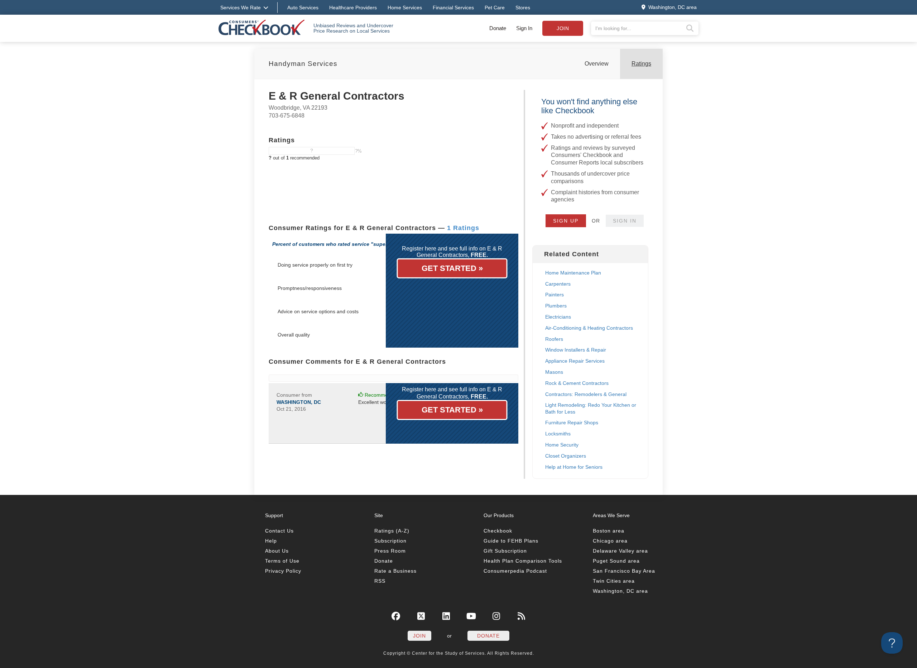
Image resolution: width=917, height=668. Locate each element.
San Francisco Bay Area (624, 571)
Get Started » (452, 268)
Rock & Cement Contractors (577, 383)
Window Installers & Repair (575, 350)
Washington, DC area (620, 591)
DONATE (488, 636)
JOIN (419, 636)
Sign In (524, 28)
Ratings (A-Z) (391, 531)
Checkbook (498, 531)
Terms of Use (282, 561)
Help (271, 541)
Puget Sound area (616, 561)
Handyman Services (303, 63)
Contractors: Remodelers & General (585, 394)
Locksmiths (558, 433)
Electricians (558, 317)
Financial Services (453, 7)
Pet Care (495, 7)
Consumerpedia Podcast (515, 571)
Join (563, 28)
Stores (522, 7)
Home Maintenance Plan (573, 273)
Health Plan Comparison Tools (523, 561)
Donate (497, 28)
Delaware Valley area (620, 551)
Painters (554, 294)
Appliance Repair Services (575, 361)
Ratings (641, 64)
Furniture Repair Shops (571, 422)
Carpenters (558, 284)
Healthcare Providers (353, 7)
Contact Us (279, 531)
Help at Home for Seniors (573, 467)
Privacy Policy (283, 571)
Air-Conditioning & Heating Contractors (589, 328)
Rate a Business (395, 571)
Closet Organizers (565, 456)
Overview (597, 64)
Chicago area (610, 541)
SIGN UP (565, 221)
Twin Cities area (614, 581)
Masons (554, 372)
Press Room (390, 551)
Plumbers (556, 306)
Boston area (608, 531)
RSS (379, 581)
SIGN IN (625, 221)
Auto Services (302, 7)
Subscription (390, 541)
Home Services (405, 7)
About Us (277, 551)
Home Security (561, 445)
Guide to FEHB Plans (511, 541)
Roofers (554, 339)
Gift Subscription (505, 551)
